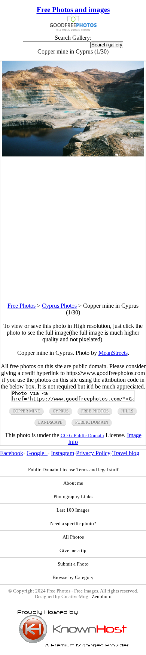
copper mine (26, 411)
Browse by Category (73, 577)
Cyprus (61, 411)
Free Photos (21, 305)
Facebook (11, 453)
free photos (95, 411)
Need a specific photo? (73, 523)
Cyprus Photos (59, 305)
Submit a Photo (73, 564)
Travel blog (125, 453)
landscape (50, 422)
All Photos (73, 537)
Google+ (37, 453)
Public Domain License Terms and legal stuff (73, 469)
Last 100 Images (73, 510)
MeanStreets (113, 353)
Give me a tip (73, 550)
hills (127, 411)
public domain (91, 422)
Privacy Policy (93, 453)
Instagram (62, 453)
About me (73, 483)
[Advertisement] (73, 229)
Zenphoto (102, 596)
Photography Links (73, 496)
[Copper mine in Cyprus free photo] (73, 154)
